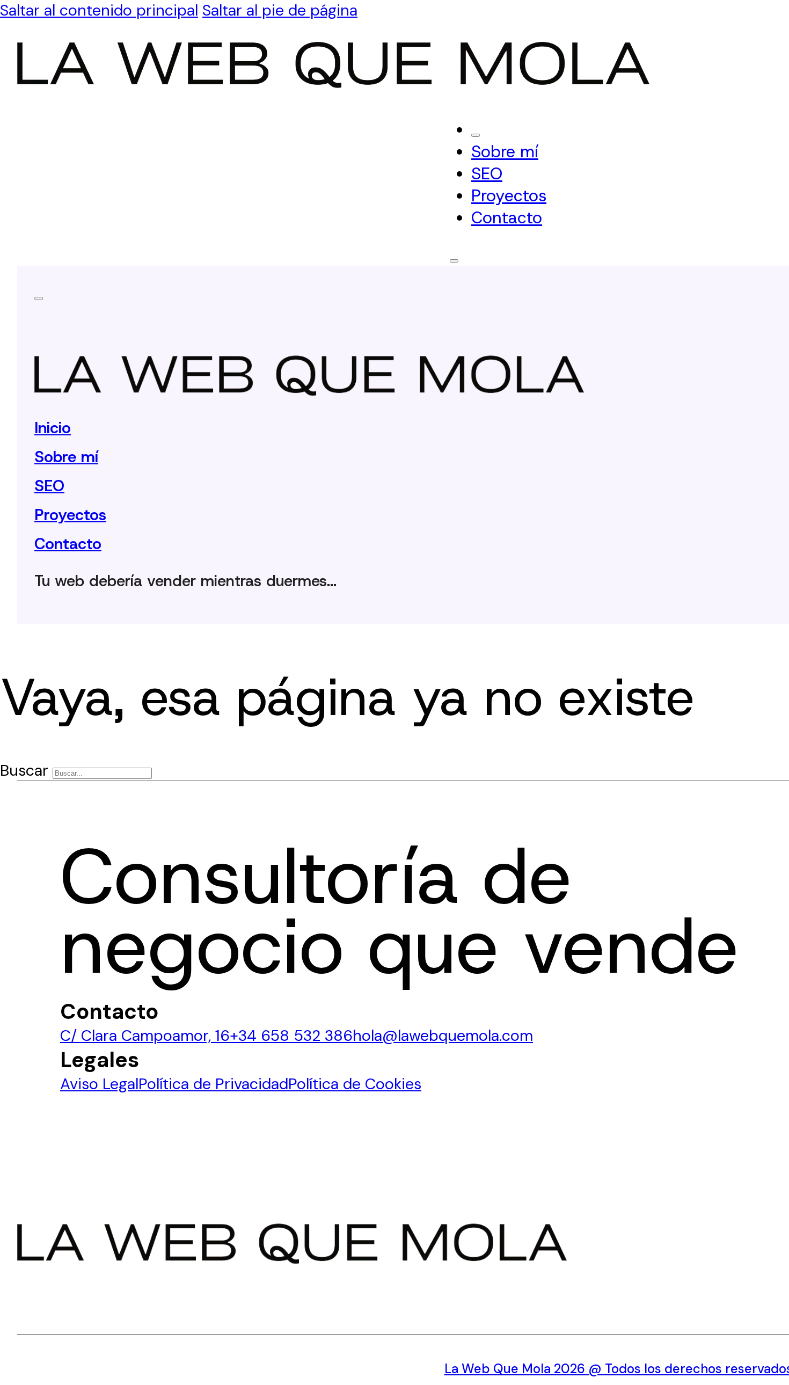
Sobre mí (504, 152)
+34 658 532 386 (291, 1035)
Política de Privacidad (213, 1084)
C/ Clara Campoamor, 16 (145, 1035)
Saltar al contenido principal (99, 10)
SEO (486, 174)
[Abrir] (454, 261)
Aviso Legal (99, 1084)
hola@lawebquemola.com (443, 1035)
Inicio (52, 428)
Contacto (506, 218)
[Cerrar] (475, 135)
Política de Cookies (354, 1084)
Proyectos (508, 196)
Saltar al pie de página (279, 10)
